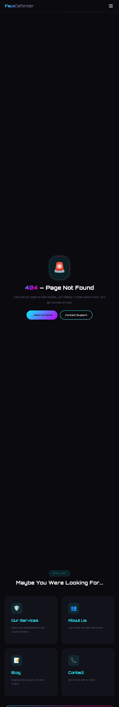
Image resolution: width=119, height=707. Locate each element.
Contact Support (76, 315)
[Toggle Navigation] (111, 5)
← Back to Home (42, 315)
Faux (19, 6)
